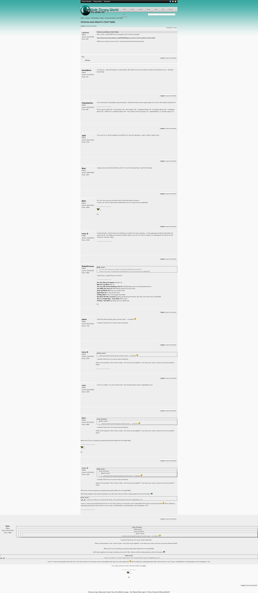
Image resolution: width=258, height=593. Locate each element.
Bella (84, 201)
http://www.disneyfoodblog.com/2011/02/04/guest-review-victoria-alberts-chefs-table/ (126, 38)
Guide (156, 9)
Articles (140, 9)
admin (84, 319)
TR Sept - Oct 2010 (103, 300)
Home (124, 9)
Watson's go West (103, 284)
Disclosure (107, 1)
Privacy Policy (98, 1)
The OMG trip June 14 (104, 288)
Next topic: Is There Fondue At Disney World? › (154, 592)
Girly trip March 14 (103, 290)
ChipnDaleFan (87, 103)
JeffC (84, 136)
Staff (124, 14)
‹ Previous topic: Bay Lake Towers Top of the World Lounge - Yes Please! (112, 592)
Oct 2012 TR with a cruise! (106, 296)
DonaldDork (86, 70)
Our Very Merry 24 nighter (106, 282)
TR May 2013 (101, 294)
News (148, 9)
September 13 (101, 292)
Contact (171, 9)
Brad (84, 168)
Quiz (163, 9)
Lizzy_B (85, 234)
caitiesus (85, 33)
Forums (87, 18)
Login (83, 26)
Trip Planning (94, 18)
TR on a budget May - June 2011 (108, 298)
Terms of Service (86, 1)
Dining (101, 18)
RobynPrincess (88, 266)
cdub (84, 385)
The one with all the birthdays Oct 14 (109, 286)
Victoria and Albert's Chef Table (114, 18)
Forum (132, 9)
